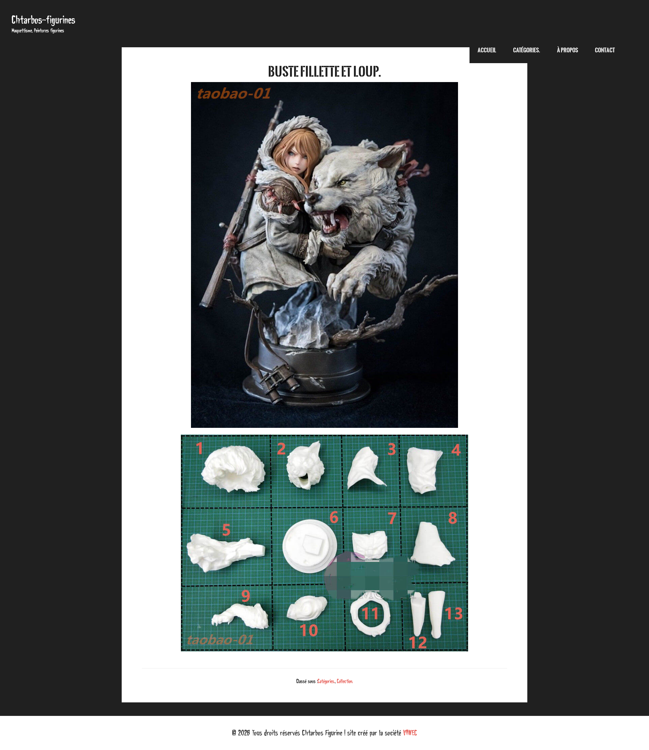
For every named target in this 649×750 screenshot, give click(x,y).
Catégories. (326, 681)
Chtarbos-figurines (43, 19)
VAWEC (410, 732)
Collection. (345, 681)
